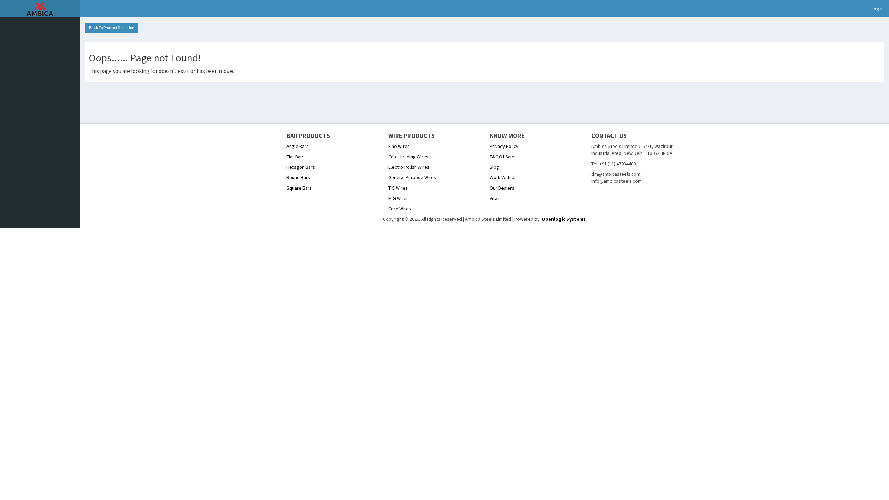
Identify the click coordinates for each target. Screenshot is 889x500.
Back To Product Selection (111, 27)
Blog (494, 167)
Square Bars (299, 188)
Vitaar (495, 198)
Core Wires (399, 209)
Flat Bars (295, 156)
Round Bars (298, 177)
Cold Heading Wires (408, 156)
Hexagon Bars (300, 167)
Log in (878, 9)
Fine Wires (399, 146)
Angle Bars (297, 146)
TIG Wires (398, 188)
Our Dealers (502, 188)
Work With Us (503, 177)
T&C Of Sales (503, 156)
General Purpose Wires (412, 177)
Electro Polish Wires (409, 167)
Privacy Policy (504, 146)
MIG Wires (398, 198)
